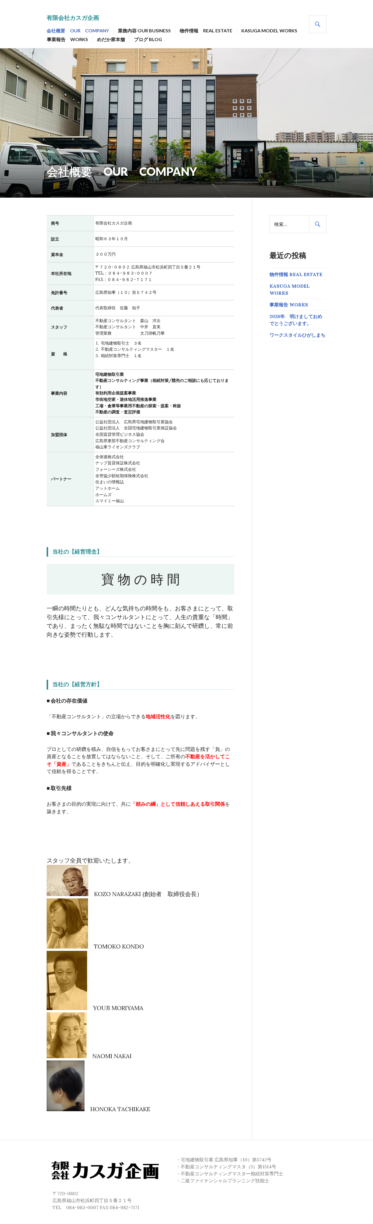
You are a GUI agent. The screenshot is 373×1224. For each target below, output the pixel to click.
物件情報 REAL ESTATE (206, 30)
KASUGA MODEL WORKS (269, 30)
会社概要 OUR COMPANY (78, 30)
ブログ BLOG (148, 39)
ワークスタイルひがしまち (298, 335)
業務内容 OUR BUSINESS (144, 30)
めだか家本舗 (111, 39)
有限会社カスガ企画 (73, 17)
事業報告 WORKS (67, 39)
